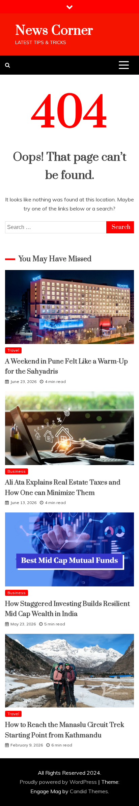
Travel (13, 350)
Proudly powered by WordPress (59, 781)
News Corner (54, 31)
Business (16, 471)
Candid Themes (89, 791)
